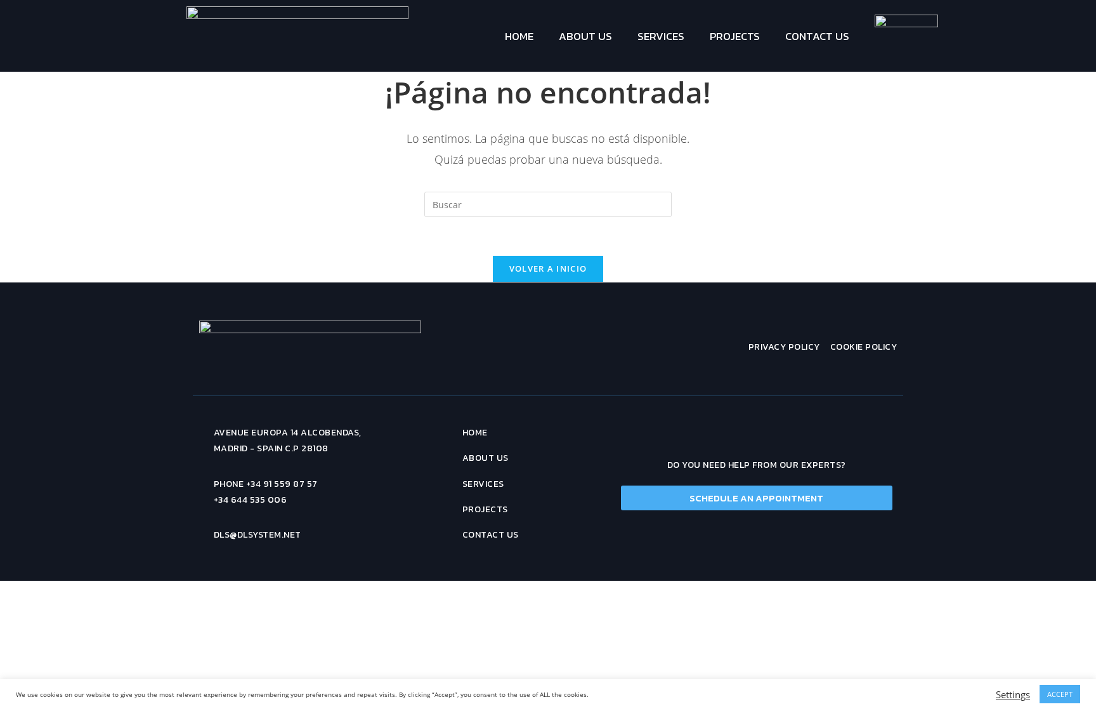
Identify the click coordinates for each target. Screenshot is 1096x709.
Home (519, 36)
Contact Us (817, 36)
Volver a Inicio (548, 268)
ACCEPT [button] (1060, 694)
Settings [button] (1013, 694)
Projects (735, 36)
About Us (585, 36)
